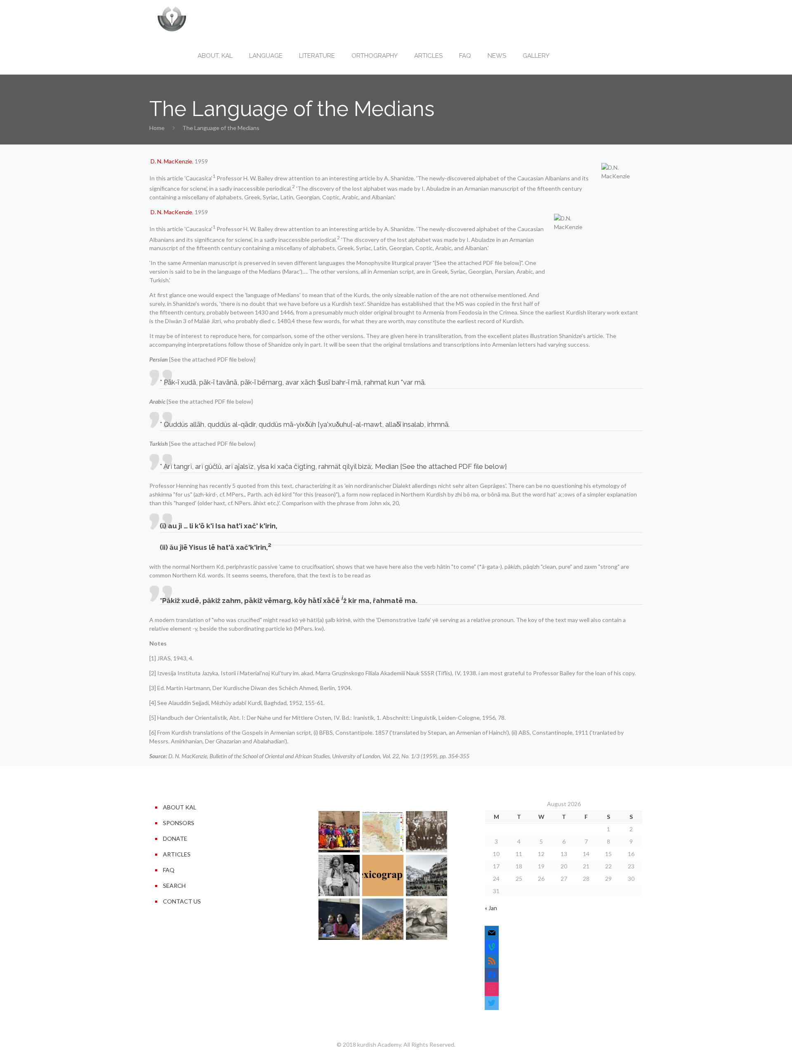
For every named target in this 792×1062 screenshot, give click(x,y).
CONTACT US (182, 901)
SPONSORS (178, 822)
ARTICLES (177, 854)
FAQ (168, 869)
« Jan (491, 907)
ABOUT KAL (179, 807)
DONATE (175, 838)
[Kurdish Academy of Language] (172, 18)
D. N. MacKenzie (171, 161)
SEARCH (174, 885)
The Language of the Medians (220, 127)
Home (157, 127)
